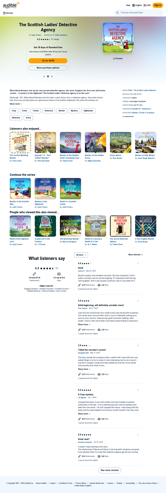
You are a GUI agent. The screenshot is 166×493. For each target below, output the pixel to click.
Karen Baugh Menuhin (146, 158)
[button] (44, 76)
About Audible (41, 483)
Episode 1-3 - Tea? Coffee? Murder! (43, 156)
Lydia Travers (17, 207)
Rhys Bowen (117, 158)
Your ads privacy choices (147, 483)
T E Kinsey (41, 244)
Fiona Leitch (17, 161)
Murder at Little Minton (145, 155)
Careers (53, 483)
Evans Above (115, 155)
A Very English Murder (144, 239)
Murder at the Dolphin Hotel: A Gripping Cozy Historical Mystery (69, 158)
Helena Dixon (68, 161)
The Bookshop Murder (69, 239)
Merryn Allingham (69, 242)
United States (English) (83, 486)
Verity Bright (142, 242)
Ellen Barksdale (43, 161)
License (110, 483)
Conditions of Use (65, 483)
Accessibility (130, 483)
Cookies (119, 483)
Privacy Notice (81, 483)
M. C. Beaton (92, 244)
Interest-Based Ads (97, 483)
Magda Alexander (94, 161)
